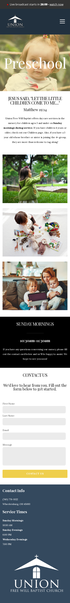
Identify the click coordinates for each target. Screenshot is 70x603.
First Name (9, 403)
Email (6, 430)
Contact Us (35, 473)
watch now (56, 4)
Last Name (8, 415)
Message (7, 444)
